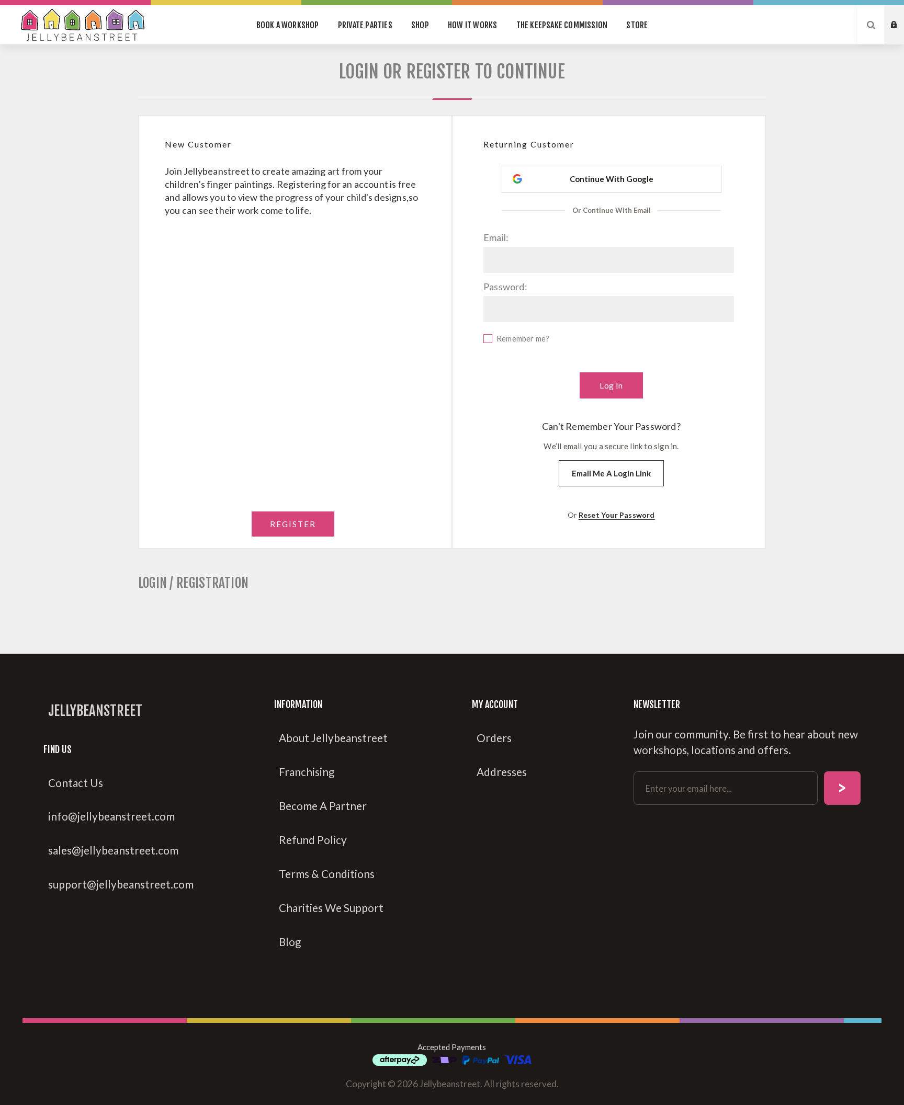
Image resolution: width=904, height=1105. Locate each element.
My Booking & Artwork (902, 15)
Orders (494, 738)
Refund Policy (313, 840)
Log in (902, 35)
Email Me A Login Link (611, 473)
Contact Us (75, 783)
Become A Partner (323, 806)
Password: (505, 286)
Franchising (306, 772)
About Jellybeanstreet (333, 738)
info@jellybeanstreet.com (111, 816)
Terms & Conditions (327, 874)
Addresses (502, 772)
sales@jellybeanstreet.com (113, 850)
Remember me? (522, 338)
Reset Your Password (617, 514)
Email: (495, 237)
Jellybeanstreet (95, 711)
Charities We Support (331, 908)
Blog (290, 942)
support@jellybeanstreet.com (121, 884)
